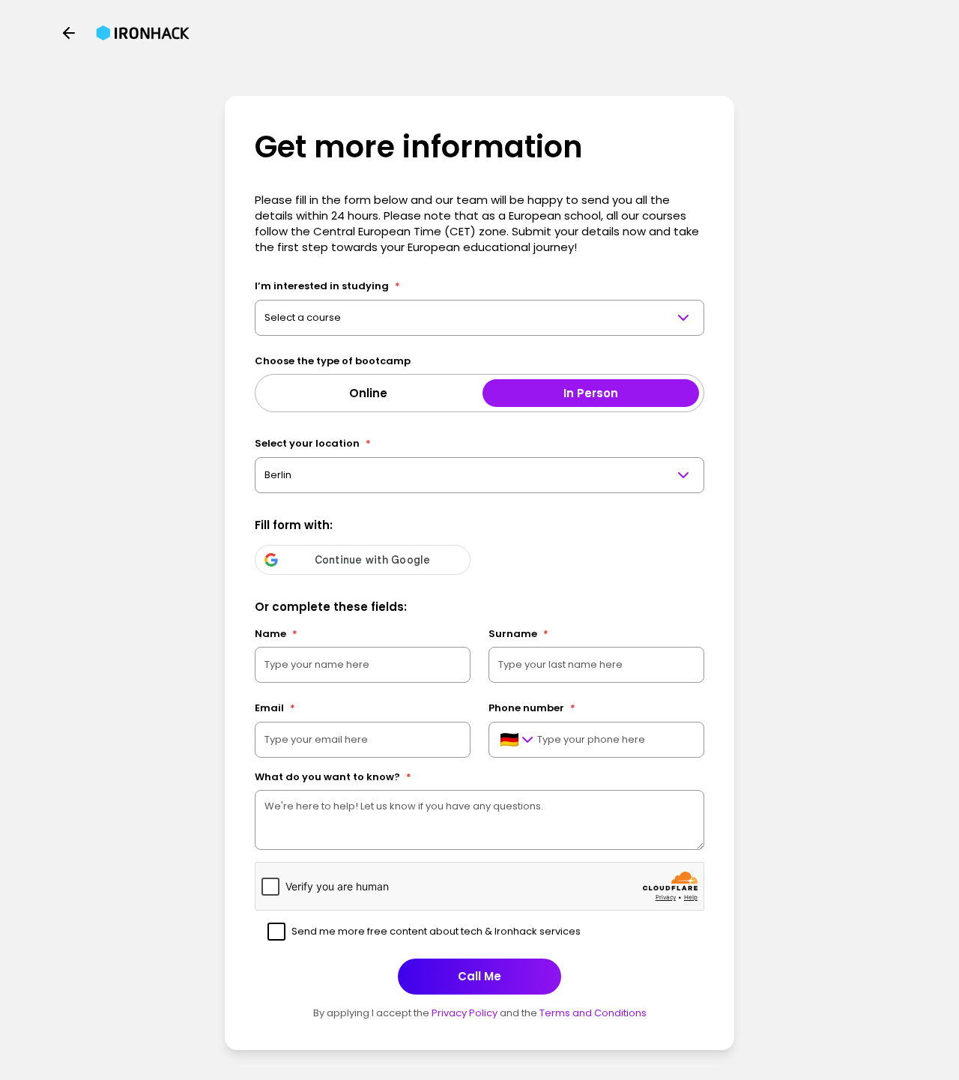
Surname (518, 634)
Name (276, 634)
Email (275, 708)
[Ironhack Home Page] (143, 32)
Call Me (479, 976)
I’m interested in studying (327, 286)
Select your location (313, 443)
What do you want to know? (333, 777)
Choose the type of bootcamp (333, 361)
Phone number (531, 708)
